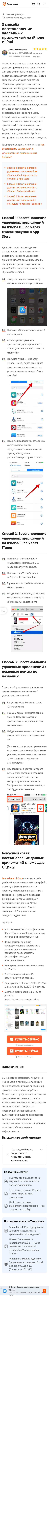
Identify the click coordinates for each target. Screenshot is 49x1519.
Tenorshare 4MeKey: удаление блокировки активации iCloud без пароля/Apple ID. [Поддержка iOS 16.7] (26, 1264)
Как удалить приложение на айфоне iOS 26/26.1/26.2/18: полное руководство (24, 1181)
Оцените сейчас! (37, 55)
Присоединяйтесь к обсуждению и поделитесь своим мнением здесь (22, 1155)
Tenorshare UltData (12, 878)
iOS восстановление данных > (17, 17)
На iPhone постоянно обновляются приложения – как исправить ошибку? (27, 1206)
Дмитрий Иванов (18, 49)
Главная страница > (14, 14)
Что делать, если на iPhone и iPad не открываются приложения (25, 1193)
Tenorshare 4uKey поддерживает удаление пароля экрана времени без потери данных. (27, 1231)
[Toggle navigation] (43, 4)
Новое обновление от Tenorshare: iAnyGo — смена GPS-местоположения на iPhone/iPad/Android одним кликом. (24, 1246)
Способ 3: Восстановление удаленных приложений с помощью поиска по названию (24, 200)
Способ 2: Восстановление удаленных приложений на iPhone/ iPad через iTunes (22, 187)
